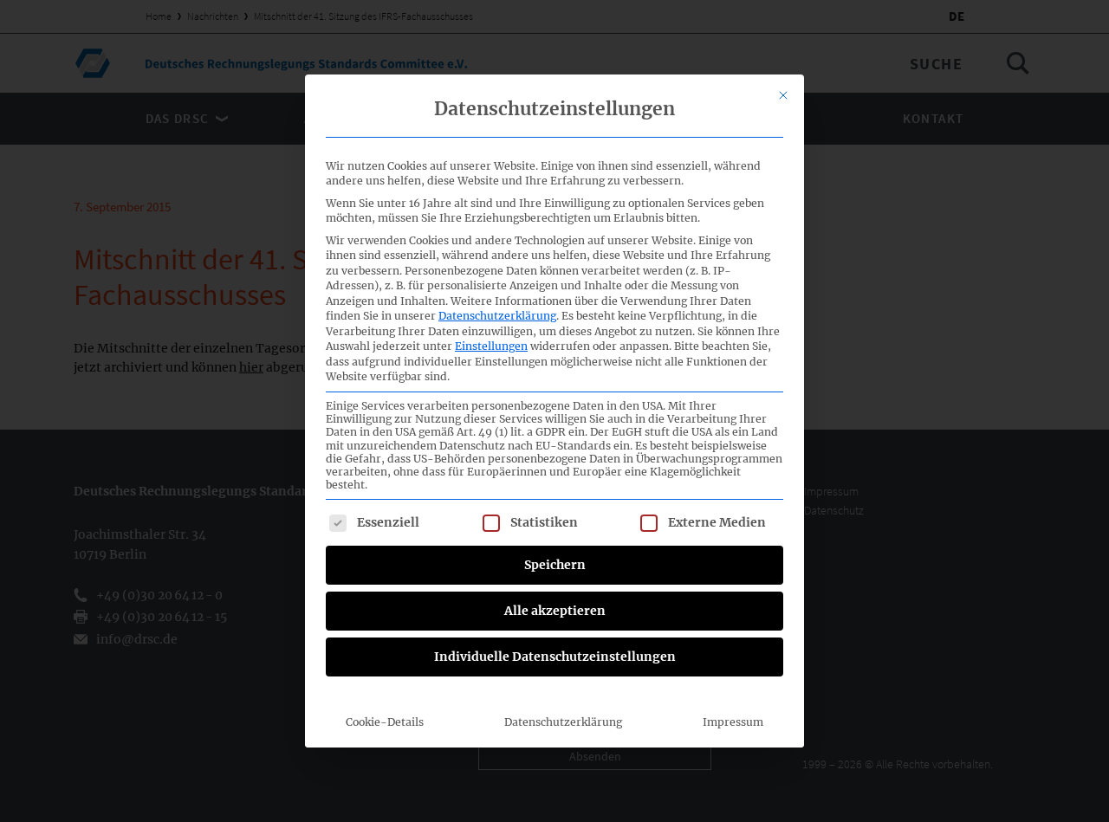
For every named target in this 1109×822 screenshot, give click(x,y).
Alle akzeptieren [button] (555, 610)
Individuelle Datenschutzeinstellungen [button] (555, 656)
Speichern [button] (555, 565)
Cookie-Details (385, 721)
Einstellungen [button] (491, 346)
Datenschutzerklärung (497, 315)
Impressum (733, 721)
